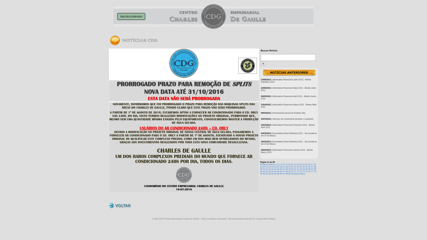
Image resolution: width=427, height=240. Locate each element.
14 (303, 164)
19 (261, 167)
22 (270, 167)
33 (301, 167)
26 (281, 167)
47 (284, 169)
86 (281, 174)
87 (284, 174)
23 (272, 167)
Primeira (264, 164)
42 (270, 169)
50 (292, 169)
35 (306, 167)
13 (300, 164)
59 (261, 171)
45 (278, 169)
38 (315, 167)
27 (284, 167)
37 (312, 167)
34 (304, 167)
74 (304, 171)
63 (272, 171)
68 (287, 171)
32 (298, 167)
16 (309, 164)
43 (272, 169)
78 (315, 171)
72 (298, 171)
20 (264, 167)
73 (301, 171)
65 (278, 171)
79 (261, 174)
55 (306, 169)
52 (298, 169)
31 (295, 167)
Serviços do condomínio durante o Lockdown (293, 119)
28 (287, 167)
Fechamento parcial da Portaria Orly (289, 113)
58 (315, 169)
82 (270, 174)
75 (306, 171)
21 (267, 167)
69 (289, 171)
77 (312, 171)
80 (264, 174)
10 (292, 164)
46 (281, 169)
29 (289, 167)
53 (301, 169)
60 (264, 171)
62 (270, 171)
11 (295, 164)
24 (275, 167)
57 (312, 169)
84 (275, 174)
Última (302, 174)
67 (284, 171)
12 (297, 164)
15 (306, 164)
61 (267, 171)
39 (261, 169)
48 (287, 169)
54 (304, 169)
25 (278, 167)
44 (275, 169)
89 (289, 174)
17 (312, 164)
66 (281, 171)
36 (309, 167)
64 (275, 171)
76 (309, 171)
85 (278, 174)
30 (292, 167)
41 (267, 169)
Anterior (271, 164)
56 (309, 169)
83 (272, 174)
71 (295, 171)
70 (292, 171)
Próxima (295, 174)
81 (267, 174)
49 (289, 169)
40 (264, 169)
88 (287, 174)
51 (295, 169)
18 (314, 164)
